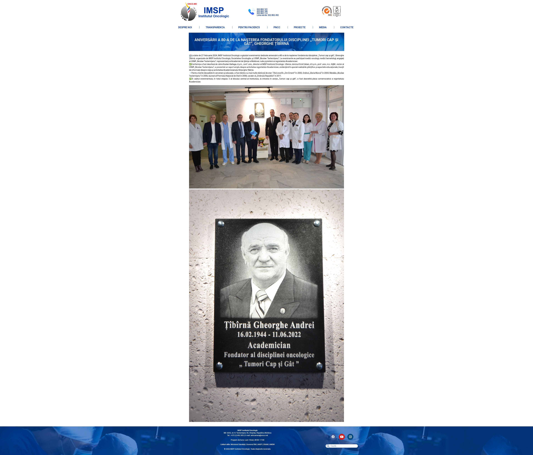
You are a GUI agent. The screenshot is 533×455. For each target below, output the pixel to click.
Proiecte (300, 27)
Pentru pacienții (249, 27)
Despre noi (185, 27)
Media (323, 27)
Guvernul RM (251, 444)
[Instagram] (350, 437)
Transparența (215, 27)
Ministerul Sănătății (238, 444)
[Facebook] (333, 437)
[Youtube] (342, 437)
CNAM (266, 444)
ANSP (259, 444)
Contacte (346, 27)
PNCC (277, 27)
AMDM (272, 444)
